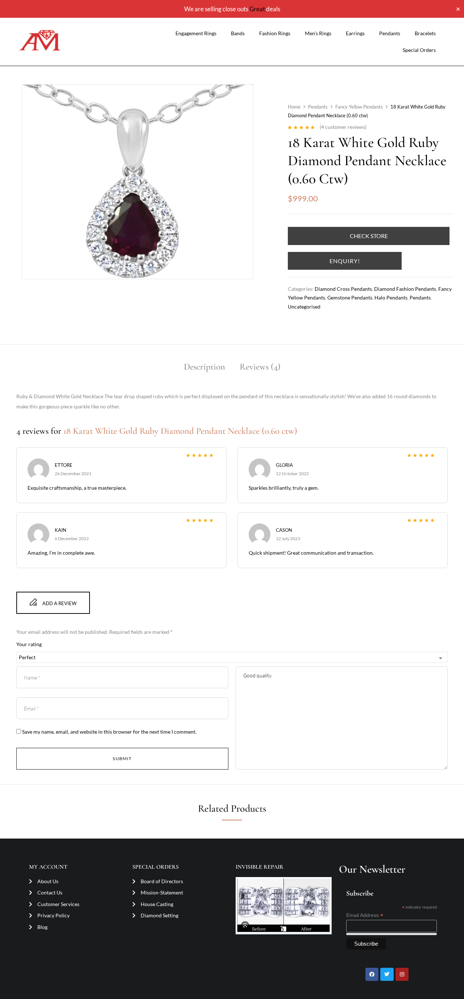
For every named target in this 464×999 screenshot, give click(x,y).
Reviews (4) (260, 366)
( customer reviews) (343, 127)
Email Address (364, 915)
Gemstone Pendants (349, 297)
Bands (238, 33)
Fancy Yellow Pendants (359, 107)
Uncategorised (304, 306)
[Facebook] (371, 974)
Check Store (369, 235)
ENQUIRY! (345, 260)
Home (294, 107)
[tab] (204, 368)
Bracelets (425, 33)
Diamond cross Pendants (343, 289)
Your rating (29, 644)
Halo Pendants (390, 297)
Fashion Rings (274, 33)
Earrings (355, 33)
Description (204, 366)
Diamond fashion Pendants (405, 289)
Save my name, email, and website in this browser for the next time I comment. (109, 732)
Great (257, 9)
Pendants (389, 33)
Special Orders (419, 50)
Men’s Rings (318, 33)
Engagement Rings (195, 33)
